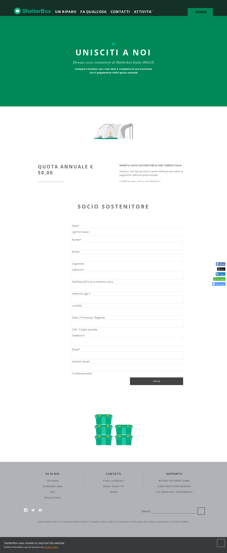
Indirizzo (78, 270)
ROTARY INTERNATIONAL (174, 480)
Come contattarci (113, 480)
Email (76, 349)
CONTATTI (120, 11)
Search (146, 511)
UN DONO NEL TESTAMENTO (174, 491)
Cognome (78, 264)
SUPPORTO (174, 474)
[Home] (32, 11)
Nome (76, 240)
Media (113, 491)
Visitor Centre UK (113, 486)
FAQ (52, 491)
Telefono (78, 335)
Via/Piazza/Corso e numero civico (92, 281)
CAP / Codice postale (84, 329)
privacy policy (51, 547)
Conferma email (82, 373)
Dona (201, 12)
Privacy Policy (52, 497)
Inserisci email (80, 361)
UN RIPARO (65, 11)
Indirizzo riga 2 (81, 293)
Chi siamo (53, 480)
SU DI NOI (53, 474)
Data (75, 226)
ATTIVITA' (143, 11)
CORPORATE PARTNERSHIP (174, 486)
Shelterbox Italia (52, 486)
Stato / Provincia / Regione (88, 317)
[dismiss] (221, 543)
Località (76, 305)
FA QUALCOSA (93, 11)
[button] (218, 289)
